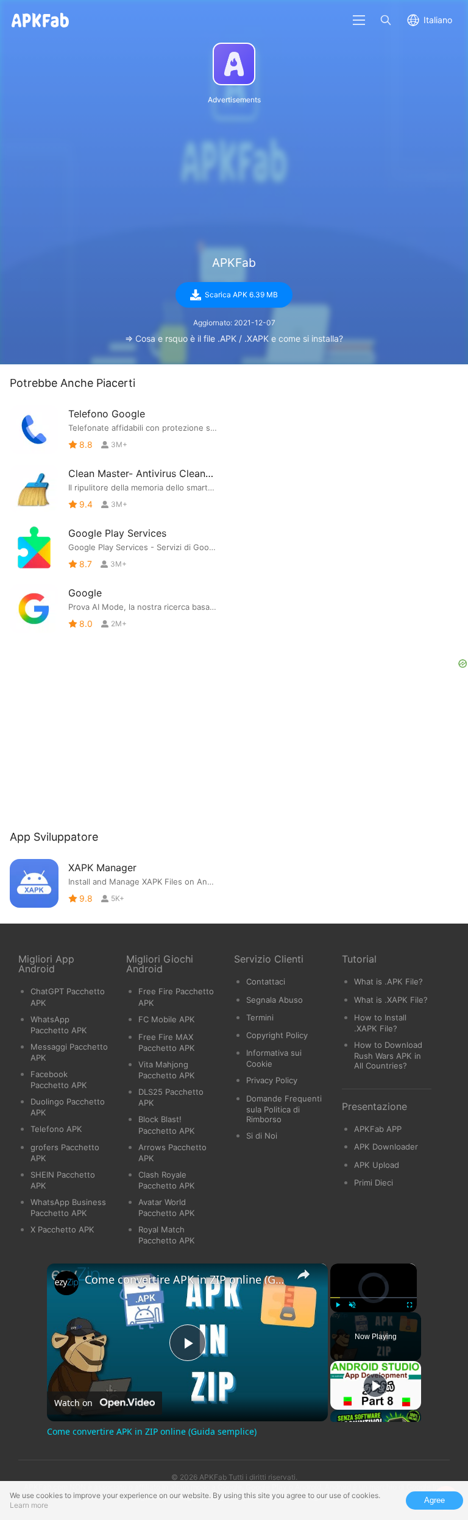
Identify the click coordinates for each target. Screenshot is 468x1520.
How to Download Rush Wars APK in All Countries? (388, 1055)
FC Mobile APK (166, 1019)
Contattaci (265, 981)
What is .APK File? (388, 981)
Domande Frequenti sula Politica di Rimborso (284, 1109)
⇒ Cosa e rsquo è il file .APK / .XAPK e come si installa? (234, 338)
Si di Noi (261, 1135)
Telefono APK (56, 1129)
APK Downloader (386, 1146)
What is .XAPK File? (391, 1000)
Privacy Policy (271, 1080)
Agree (434, 1500)
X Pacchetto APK (62, 1229)
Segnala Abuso (274, 1000)
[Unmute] (352, 1305)
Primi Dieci (373, 1182)
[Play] (337, 1305)
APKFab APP (378, 1129)
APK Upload (376, 1165)
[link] (66, 1283)
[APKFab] (234, 64)
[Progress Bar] (373, 1297)
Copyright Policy (277, 1035)
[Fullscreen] (409, 1305)
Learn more (29, 1505)
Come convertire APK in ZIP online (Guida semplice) (185, 1279)
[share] (303, 1274)
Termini (260, 1017)
